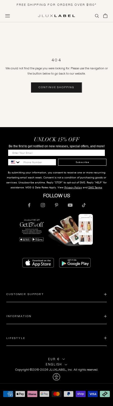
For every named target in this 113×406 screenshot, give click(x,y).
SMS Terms (95, 187)
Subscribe (82, 162)
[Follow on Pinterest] (56, 205)
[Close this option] (56, 377)
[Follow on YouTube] (70, 205)
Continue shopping (56, 87)
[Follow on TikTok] (83, 205)
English (54, 364)
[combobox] (14, 162)
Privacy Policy (73, 187)
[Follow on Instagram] (42, 205)
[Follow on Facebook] (29, 205)
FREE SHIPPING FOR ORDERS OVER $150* (57, 5)
